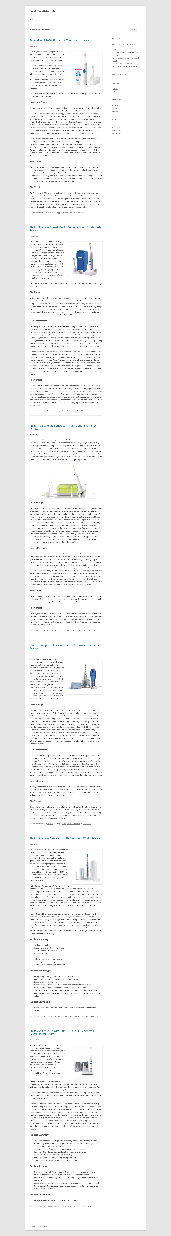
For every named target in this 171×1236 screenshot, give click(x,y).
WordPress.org (117, 133)
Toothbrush (116, 108)
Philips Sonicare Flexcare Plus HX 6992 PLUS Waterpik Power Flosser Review (62, 1032)
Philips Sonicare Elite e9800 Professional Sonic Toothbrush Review (65, 228)
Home (32, 19)
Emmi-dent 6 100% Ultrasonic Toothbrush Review (60, 40)
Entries (116, 128)
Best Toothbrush (42, 11)
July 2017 (115, 89)
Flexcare (65, 1016)
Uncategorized (117, 111)
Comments (117, 131)
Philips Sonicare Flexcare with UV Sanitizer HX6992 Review (65, 838)
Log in (114, 125)
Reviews (50, 213)
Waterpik (77, 1206)
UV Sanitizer (85, 1016)
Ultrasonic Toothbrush (70, 213)
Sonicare (70, 411)
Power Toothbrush (73, 824)
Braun (64, 824)
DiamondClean (67, 630)
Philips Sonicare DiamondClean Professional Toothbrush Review (64, 427)
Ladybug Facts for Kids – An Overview (125, 44)
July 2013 (115, 91)
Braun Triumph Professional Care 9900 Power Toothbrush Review (65, 646)
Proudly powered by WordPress (40, 1226)
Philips (64, 411)
